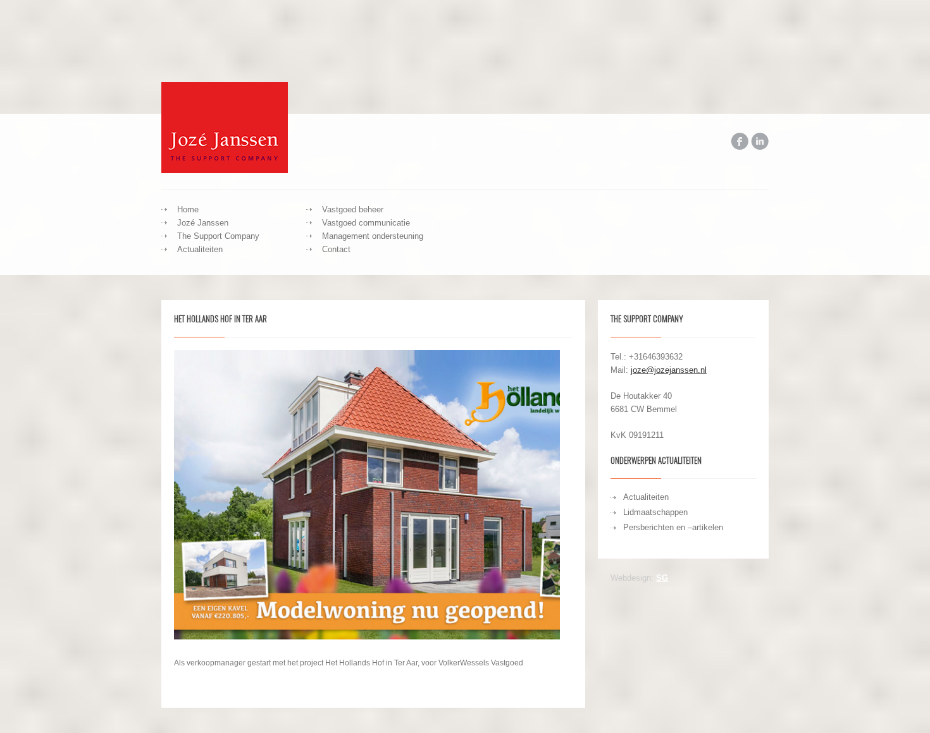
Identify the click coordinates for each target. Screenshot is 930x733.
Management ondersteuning (372, 236)
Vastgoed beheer (352, 209)
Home (188, 209)
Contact (336, 249)
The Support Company (218, 236)
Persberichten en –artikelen (673, 527)
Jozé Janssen (202, 222)
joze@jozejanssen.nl (669, 370)
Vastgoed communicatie (366, 222)
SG (662, 578)
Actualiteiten (200, 249)
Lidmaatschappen (655, 512)
